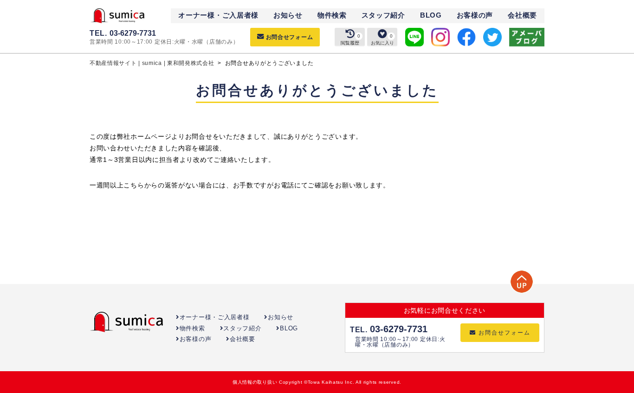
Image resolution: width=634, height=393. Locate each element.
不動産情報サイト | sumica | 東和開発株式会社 (153, 63)
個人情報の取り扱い (255, 382)
